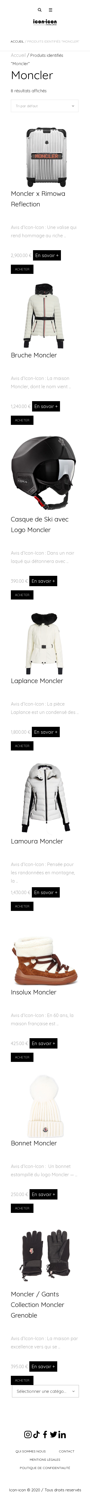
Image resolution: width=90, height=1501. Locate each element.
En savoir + (47, 255)
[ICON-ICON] (45, 22)
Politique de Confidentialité (45, 1468)
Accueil (17, 41)
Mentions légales (45, 1460)
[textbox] (42, 1391)
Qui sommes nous (30, 1451)
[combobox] (45, 1391)
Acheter (22, 269)
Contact (67, 1451)
